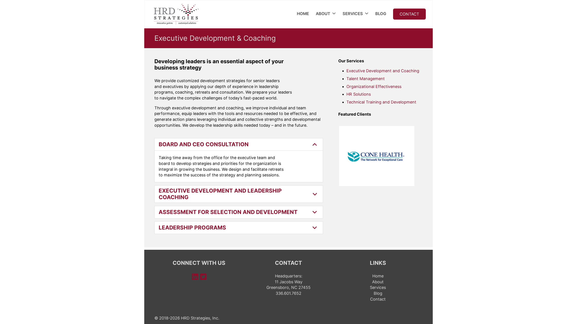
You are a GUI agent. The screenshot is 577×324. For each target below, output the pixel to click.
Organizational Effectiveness (373, 86)
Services (353, 13)
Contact (409, 14)
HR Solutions (358, 94)
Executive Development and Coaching (382, 70)
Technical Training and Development (381, 102)
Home (303, 13)
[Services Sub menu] (367, 14)
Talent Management (365, 78)
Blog (380, 13)
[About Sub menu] (334, 14)
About (323, 13)
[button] (238, 144)
